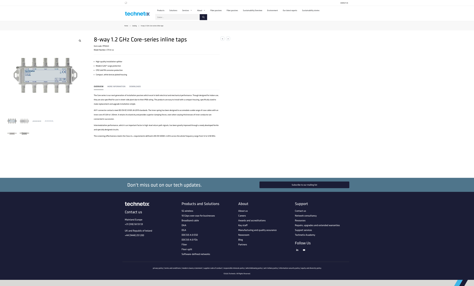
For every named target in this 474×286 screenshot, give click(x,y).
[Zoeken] (203, 17)
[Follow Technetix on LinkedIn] (299, 253)
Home (126, 26)
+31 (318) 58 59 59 (134, 224)
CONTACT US (344, 3)
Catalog (134, 26)
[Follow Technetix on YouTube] (305, 253)
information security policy (289, 268)
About (199, 10)
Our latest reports (290, 10)
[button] (80, 41)
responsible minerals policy (234, 268)
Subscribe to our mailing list (304, 184)
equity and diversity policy (311, 268)
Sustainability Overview (252, 10)
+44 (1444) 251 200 (134, 235)
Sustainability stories (310, 10)
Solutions (173, 10)
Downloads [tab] (135, 86)
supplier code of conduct (213, 268)
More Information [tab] (116, 86)
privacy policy (158, 268)
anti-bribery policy (271, 268)
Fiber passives (216, 10)
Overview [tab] (98, 86)
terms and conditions (172, 268)
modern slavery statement (192, 268)
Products (160, 10)
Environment (272, 10)
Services (185, 10)
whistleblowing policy (254, 268)
